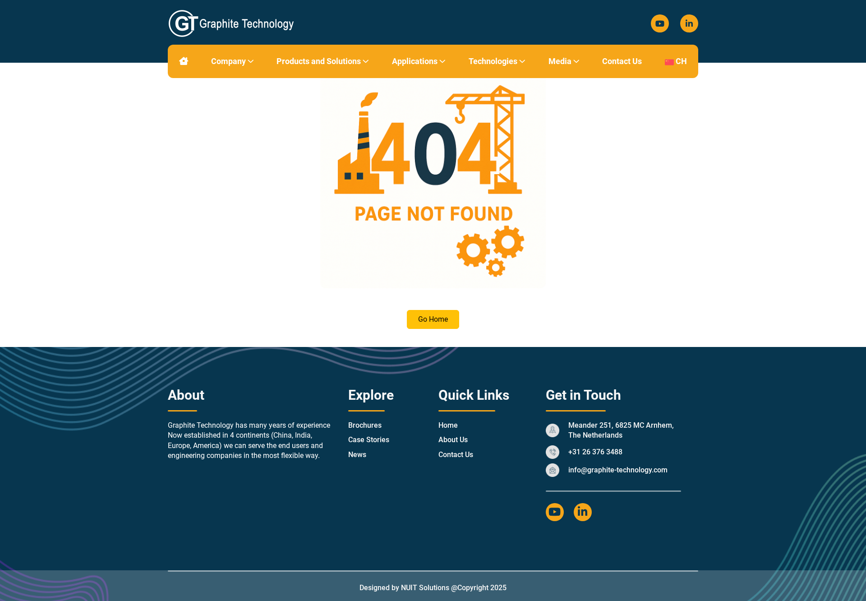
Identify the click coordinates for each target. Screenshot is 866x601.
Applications (415, 61)
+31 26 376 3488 (595, 452)
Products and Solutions (319, 61)
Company (229, 61)
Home (448, 425)
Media (560, 61)
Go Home (433, 319)
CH (680, 61)
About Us (453, 439)
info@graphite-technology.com (618, 470)
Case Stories (368, 439)
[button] (251, 61)
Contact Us (622, 61)
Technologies (494, 61)
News (357, 454)
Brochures (365, 425)
